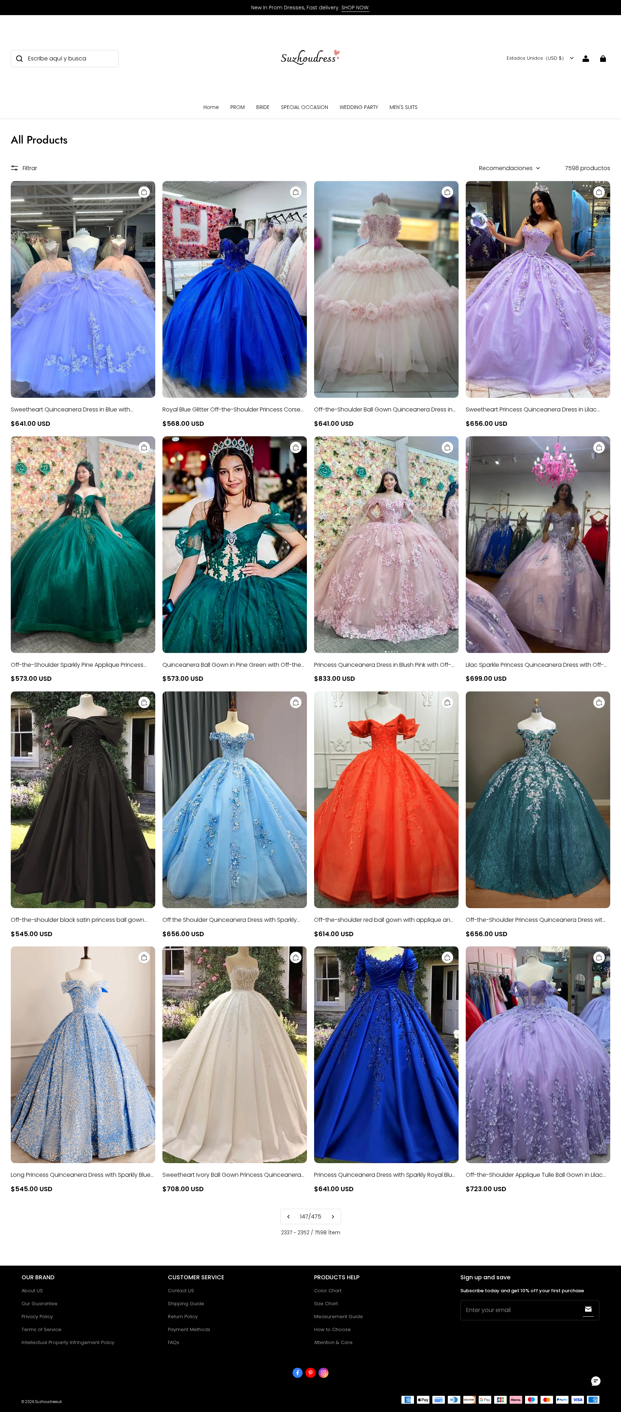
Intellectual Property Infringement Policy (68, 1342)
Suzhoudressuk (48, 1401)
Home (211, 107)
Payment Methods (189, 1329)
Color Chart (327, 1290)
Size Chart (326, 1303)
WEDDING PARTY (359, 107)
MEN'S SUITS (404, 107)
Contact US (181, 1290)
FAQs (173, 1342)
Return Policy (183, 1316)
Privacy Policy (37, 1316)
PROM (237, 107)
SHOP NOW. (355, 7)
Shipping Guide (186, 1303)
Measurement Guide (338, 1316)
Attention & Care (333, 1342)
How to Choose (332, 1329)
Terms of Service (41, 1329)
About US (32, 1290)
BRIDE (263, 107)
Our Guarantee (40, 1303)
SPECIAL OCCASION (304, 107)
